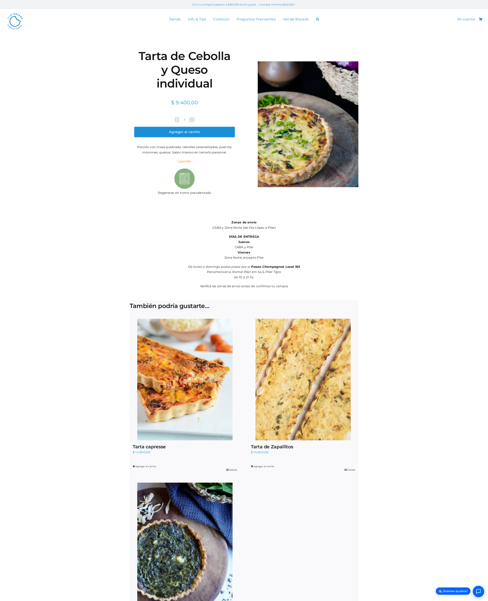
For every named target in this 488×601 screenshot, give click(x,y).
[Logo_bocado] (15, 13)
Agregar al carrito (184, 132)
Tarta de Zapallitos (272, 446)
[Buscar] (317, 19)
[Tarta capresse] (185, 379)
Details (233, 469)
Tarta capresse (149, 446)
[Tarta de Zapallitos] (303, 379)
